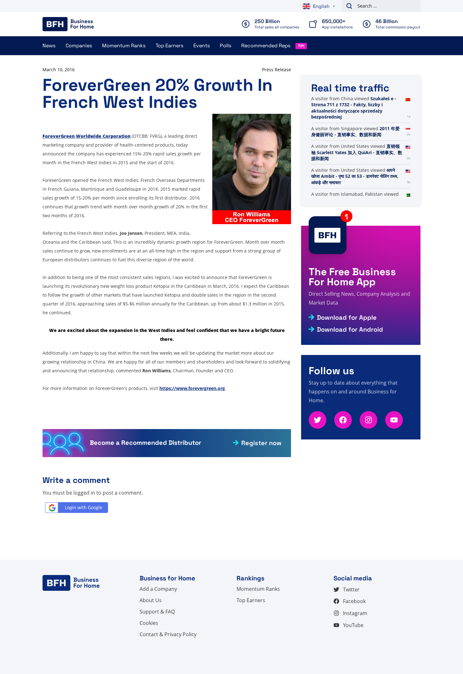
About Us (151, 600)
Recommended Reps (265, 45)
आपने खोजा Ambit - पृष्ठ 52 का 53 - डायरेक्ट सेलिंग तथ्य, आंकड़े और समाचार (354, 176)
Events (201, 45)
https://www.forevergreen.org (192, 388)
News (49, 45)
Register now (261, 443)
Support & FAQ (157, 611)
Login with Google (83, 507)
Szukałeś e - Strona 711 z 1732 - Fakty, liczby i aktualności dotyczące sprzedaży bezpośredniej (353, 108)
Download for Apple (347, 317)
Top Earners (169, 45)
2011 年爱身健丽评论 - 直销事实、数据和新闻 (355, 131)
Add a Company (158, 588)
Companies (79, 45)
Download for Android (350, 329)
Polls (225, 45)
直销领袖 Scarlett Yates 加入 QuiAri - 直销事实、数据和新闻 (356, 152)
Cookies (149, 622)
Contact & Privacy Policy (168, 634)
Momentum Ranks (124, 45)
